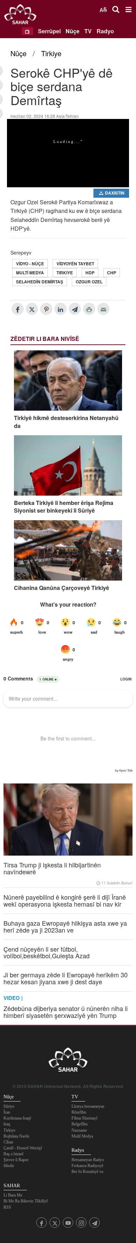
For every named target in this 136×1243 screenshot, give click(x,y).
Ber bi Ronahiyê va (87, 1171)
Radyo (105, 31)
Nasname (79, 1130)
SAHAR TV (68, 1062)
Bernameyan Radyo (87, 1159)
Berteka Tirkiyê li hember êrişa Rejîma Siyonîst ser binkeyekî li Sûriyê (63, 506)
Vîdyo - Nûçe (30, 263)
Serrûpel (49, 31)
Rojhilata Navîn (16, 1136)
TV (88, 31)
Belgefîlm (79, 1124)
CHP (111, 272)
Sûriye (8, 1106)
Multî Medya (30, 272)
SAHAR (22, 15)
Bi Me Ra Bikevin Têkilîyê (25, 1201)
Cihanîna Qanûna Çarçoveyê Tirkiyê (61, 588)
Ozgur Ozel (89, 281)
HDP (90, 272)
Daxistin (114, 193)
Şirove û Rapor (16, 1159)
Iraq (6, 1124)
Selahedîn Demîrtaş (39, 281)
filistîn (8, 1165)
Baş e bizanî (13, 1153)
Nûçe (73, 31)
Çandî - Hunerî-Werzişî (22, 1148)
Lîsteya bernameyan (87, 1106)
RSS (7, 1207)
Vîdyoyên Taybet (75, 263)
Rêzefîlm (78, 1112)
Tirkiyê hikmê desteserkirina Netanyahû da (66, 421)
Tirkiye (51, 53)
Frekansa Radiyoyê (87, 1165)
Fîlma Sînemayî (84, 1118)
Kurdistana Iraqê (17, 1118)
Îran (6, 1112)
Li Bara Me (12, 1195)
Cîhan (8, 1142)
